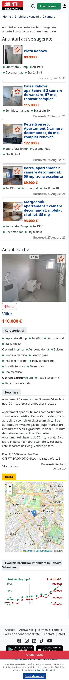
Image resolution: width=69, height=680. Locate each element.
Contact (49, 634)
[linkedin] (34, 641)
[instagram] (27, 641)
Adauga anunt (49, 6)
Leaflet (28, 550)
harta (11, 306)
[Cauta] (33, 6)
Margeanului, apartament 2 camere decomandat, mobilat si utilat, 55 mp (43, 208)
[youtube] (49, 641)
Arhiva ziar (26, 630)
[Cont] (64, 6)
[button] (34, 513)
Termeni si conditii (50, 630)
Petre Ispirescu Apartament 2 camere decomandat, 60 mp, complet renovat (43, 130)
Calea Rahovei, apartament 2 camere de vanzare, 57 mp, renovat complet (43, 92)
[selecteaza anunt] (17, 49)
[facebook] (19, 641)
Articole (10, 630)
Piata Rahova (35, 50)
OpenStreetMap (43, 550)
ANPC (62, 634)
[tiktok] (42, 641)
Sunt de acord (34, 676)
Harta (9, 477)
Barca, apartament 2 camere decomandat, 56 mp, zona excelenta (43, 172)
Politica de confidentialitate (21, 634)
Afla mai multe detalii (45, 670)
